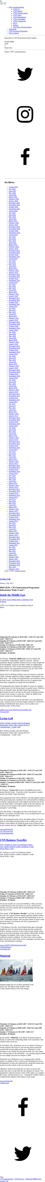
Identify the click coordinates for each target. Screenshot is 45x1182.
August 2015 (13, 450)
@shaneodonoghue (6, 833)
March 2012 (13, 531)
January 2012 (13, 535)
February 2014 (14, 485)
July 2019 (12, 356)
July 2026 (12, 189)
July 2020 (12, 332)
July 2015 (12, 452)
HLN (15, 23)
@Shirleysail (4, 1083)
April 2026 (12, 195)
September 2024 (14, 233)
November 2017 (14, 396)
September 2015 (14, 448)
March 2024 (13, 245)
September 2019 (14, 352)
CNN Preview (19, 1179)
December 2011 (14, 537)
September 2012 (14, 519)
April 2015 (12, 458)
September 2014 (14, 471)
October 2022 (13, 278)
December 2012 (14, 513)
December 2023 (14, 251)
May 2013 (12, 503)
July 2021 (12, 308)
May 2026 (12, 193)
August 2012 (13, 521)
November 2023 (14, 253)
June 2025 (12, 215)
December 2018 (14, 370)
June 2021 (12, 310)
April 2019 (12, 362)
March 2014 (13, 483)
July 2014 (12, 475)
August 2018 (13, 378)
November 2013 (14, 491)
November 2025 (14, 205)
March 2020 (13, 340)
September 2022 (14, 280)
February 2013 (14, 509)
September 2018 (14, 376)
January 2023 (13, 272)
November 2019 (14, 348)
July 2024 (12, 237)
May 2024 (12, 241)
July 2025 (12, 213)
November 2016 (14, 420)
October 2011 (13, 541)
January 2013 (13, 511)
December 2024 (14, 227)
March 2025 (13, 221)
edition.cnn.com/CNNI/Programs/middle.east (15, 710)
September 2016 (14, 424)
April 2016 (12, 434)
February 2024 (14, 247)
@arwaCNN (4, 712)
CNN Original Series (20, 13)
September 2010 (14, 565)
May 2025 (12, 217)
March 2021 (13, 316)
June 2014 (12, 477)
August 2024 (13, 235)
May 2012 (12, 527)
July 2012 (12, 523)
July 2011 (12, 547)
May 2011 (12, 551)
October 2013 (13, 493)
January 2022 (13, 296)
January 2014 (13, 487)
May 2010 (12, 567)
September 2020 (14, 328)
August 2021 (13, 306)
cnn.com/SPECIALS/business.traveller (13, 945)
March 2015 (13, 460)
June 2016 (12, 430)
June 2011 (12, 549)
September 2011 (14, 543)
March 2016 (13, 436)
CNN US (16, 9)
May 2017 (12, 408)
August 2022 (13, 282)
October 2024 (13, 231)
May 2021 (12, 312)
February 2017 (14, 414)
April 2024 (12, 243)
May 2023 (12, 265)
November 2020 (14, 324)
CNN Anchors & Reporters (18, 31)
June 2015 (12, 454)
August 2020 (13, 330)
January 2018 (13, 392)
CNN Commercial (19, 21)
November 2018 (14, 372)
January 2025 (13, 225)
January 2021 (13, 320)
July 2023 (12, 261)
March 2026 (13, 197)
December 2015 (14, 442)
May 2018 (12, 384)
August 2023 (13, 259)
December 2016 (14, 418)
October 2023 (13, 255)
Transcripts (12, 29)
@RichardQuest (5, 947)
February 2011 (14, 557)
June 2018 (12, 382)
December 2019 (14, 346)
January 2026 (13, 201)
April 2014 (12, 481)
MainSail (5, 955)
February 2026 (14, 199)
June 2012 (12, 525)
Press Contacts (14, 33)
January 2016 (13, 440)
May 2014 (12, 479)
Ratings (15, 25)
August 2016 (13, 426)
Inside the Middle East (12, 594)
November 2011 (14, 539)
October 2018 (13, 374)
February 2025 (14, 223)
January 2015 (13, 463)
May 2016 (12, 432)
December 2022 (14, 274)
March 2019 (13, 364)
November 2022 (14, 276)
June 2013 (12, 501)
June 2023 (12, 263)
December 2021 (14, 298)
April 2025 (12, 219)
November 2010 (14, 563)
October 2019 (13, 350)
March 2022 (13, 292)
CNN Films (17, 15)
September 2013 (14, 495)
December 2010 (14, 561)
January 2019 (13, 368)
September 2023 (14, 257)
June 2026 (12, 191)
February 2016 (14, 438)
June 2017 (12, 406)
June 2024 (12, 239)
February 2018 (14, 390)
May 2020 (12, 336)
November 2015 (14, 444)
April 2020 (12, 338)
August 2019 (13, 354)
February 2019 (14, 366)
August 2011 (13, 545)
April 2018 (12, 386)
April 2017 (12, 410)
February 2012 (14, 533)
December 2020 (14, 322)
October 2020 (13, 326)
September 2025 (14, 209)
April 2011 (12, 553)
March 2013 (13, 507)
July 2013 (12, 499)
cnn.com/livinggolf (6, 829)
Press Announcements (16, 7)
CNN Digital (17, 11)
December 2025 (14, 203)
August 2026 (13, 187)
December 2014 (14, 465)
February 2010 (14, 569)
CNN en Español (19, 19)
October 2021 (13, 302)
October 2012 (13, 517)
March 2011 (13, 555)
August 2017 (13, 402)
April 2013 (12, 505)
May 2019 (12, 360)
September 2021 (14, 304)
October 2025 (13, 207)
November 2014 (14, 467)
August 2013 (13, 497)
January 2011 (13, 559)
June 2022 (12, 286)
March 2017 (13, 412)
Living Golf (4, 1181)
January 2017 (13, 416)
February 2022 (14, 294)
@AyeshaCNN (5, 949)
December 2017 (14, 394)
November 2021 (14, 300)
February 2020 (14, 342)
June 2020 (12, 334)
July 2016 (12, 428)
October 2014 (13, 469)
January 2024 (13, 249)
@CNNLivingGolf (6, 831)
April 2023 (12, 267)
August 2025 (13, 211)
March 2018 (13, 388)
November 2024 (14, 229)
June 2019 (12, 358)
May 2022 (12, 288)
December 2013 (14, 489)
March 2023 (13, 268)
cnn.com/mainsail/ (6, 1081)
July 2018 (12, 380)
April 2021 (12, 314)
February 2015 (14, 461)
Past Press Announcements (22, 27)
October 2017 (13, 398)
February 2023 (14, 270)
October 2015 (13, 446)
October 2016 (13, 422)
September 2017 (14, 400)
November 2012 (14, 515)
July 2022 (12, 284)
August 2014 (13, 473)
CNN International (19, 17)
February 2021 (14, 318)
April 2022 (12, 290)
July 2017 (12, 404)
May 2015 (12, 456)
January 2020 (13, 344)
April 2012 (12, 529)
